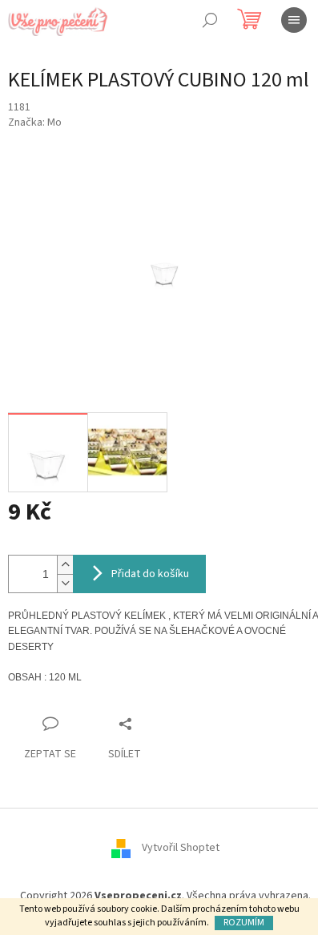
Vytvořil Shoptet (180, 849)
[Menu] (294, 20)
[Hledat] (210, 20)
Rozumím (243, 922)
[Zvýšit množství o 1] (65, 565)
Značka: (35, 122)
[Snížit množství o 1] (65, 583)
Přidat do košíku (150, 574)
